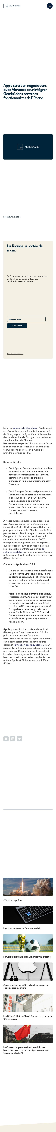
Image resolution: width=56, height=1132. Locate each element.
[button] (50, 6)
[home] (11, 6)
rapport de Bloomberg (25, 428)
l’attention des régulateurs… (29, 645)
